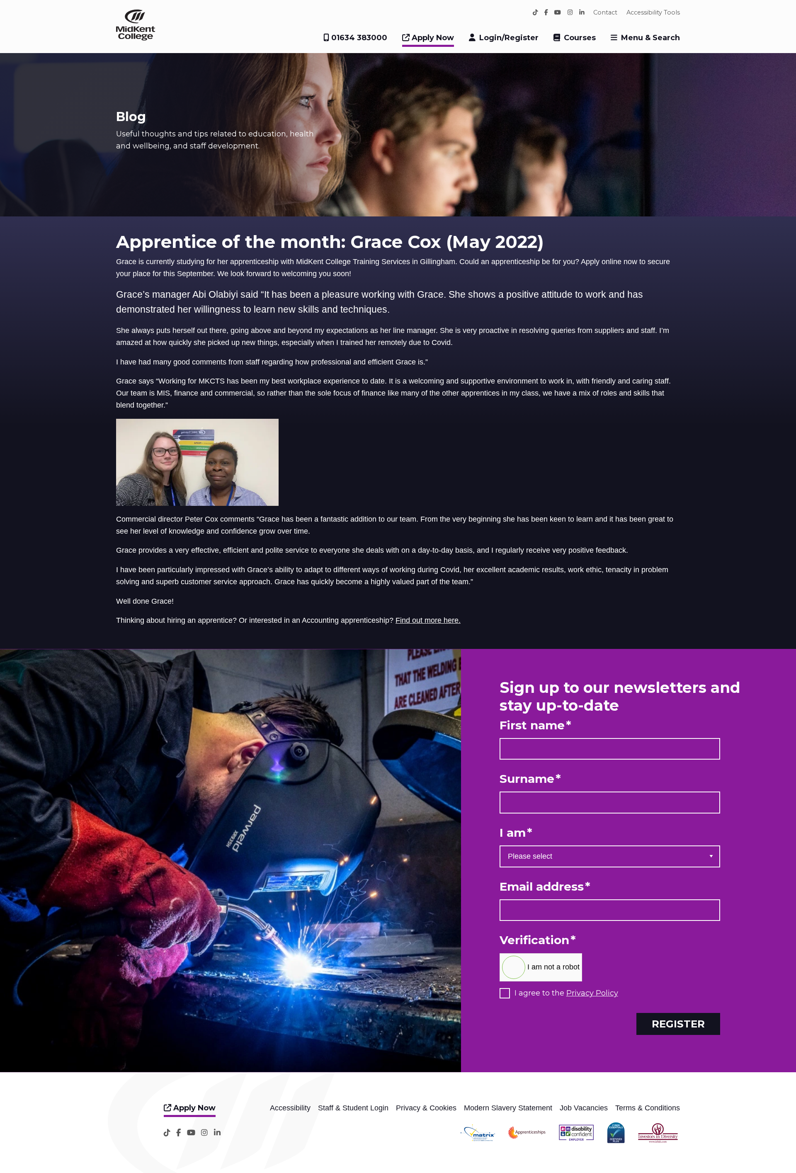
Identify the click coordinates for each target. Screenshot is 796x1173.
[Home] (135, 38)
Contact (605, 12)
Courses (580, 37)
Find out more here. (428, 620)
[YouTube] (557, 12)
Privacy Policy (592, 993)
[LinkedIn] (582, 12)
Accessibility (290, 1108)
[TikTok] (535, 12)
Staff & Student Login (353, 1108)
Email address (545, 887)
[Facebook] (546, 12)
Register (678, 1024)
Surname (530, 779)
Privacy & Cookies (426, 1108)
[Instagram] (570, 12)
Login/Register (509, 37)
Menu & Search (650, 37)
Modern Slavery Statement (508, 1108)
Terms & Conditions (647, 1108)
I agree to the (566, 993)
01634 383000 (358, 37)
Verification (538, 940)
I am (516, 833)
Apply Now (432, 37)
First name (535, 725)
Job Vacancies (584, 1108)
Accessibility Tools (653, 12)
